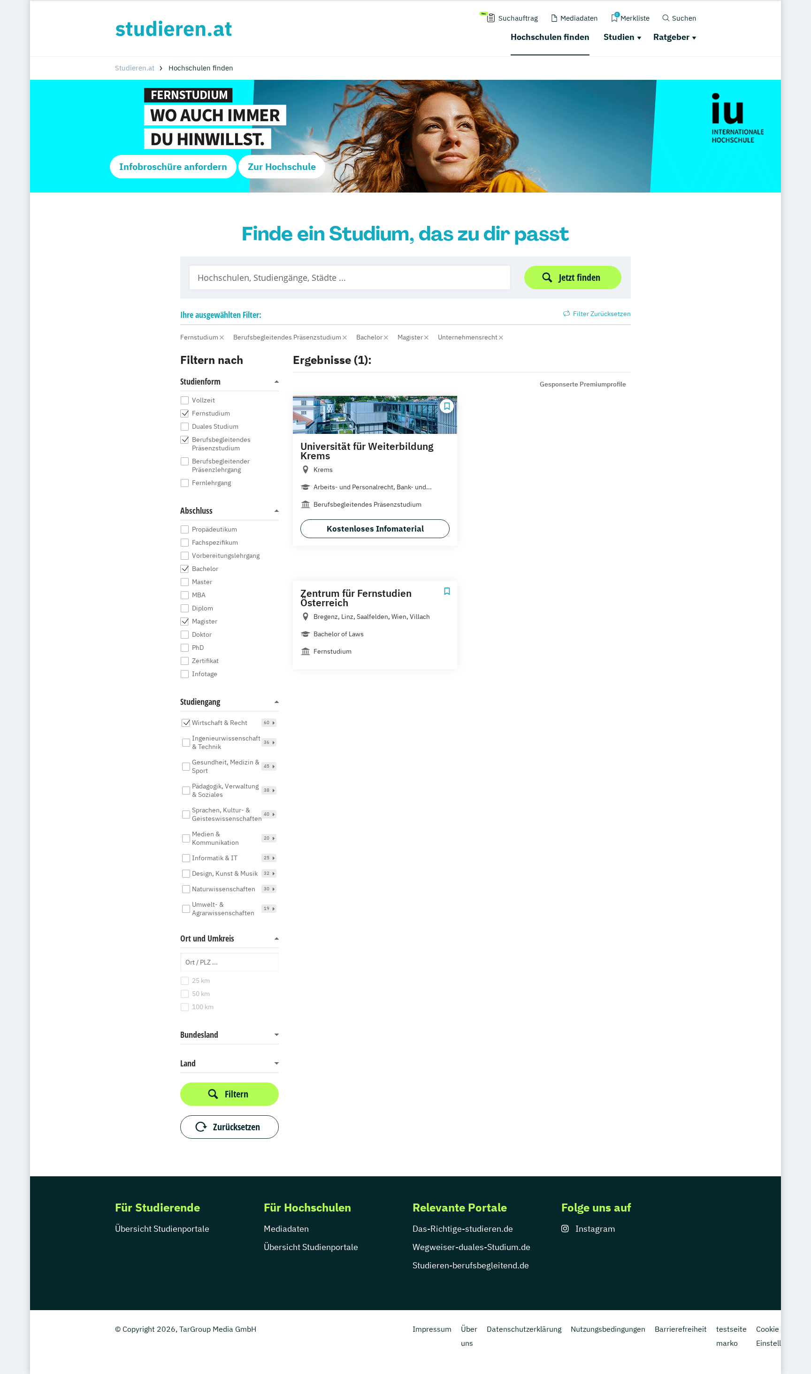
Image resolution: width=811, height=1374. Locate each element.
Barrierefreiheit (681, 1329)
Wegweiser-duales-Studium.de (471, 1247)
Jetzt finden (579, 277)
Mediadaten (286, 1228)
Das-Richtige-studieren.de (463, 1228)
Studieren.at (134, 67)
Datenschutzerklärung (524, 1329)
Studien (619, 36)
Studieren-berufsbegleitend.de (471, 1265)
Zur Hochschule (282, 166)
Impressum (432, 1329)
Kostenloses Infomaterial (375, 529)
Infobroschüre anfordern (173, 166)
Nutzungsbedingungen (608, 1329)
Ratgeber (671, 36)
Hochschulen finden (550, 36)
